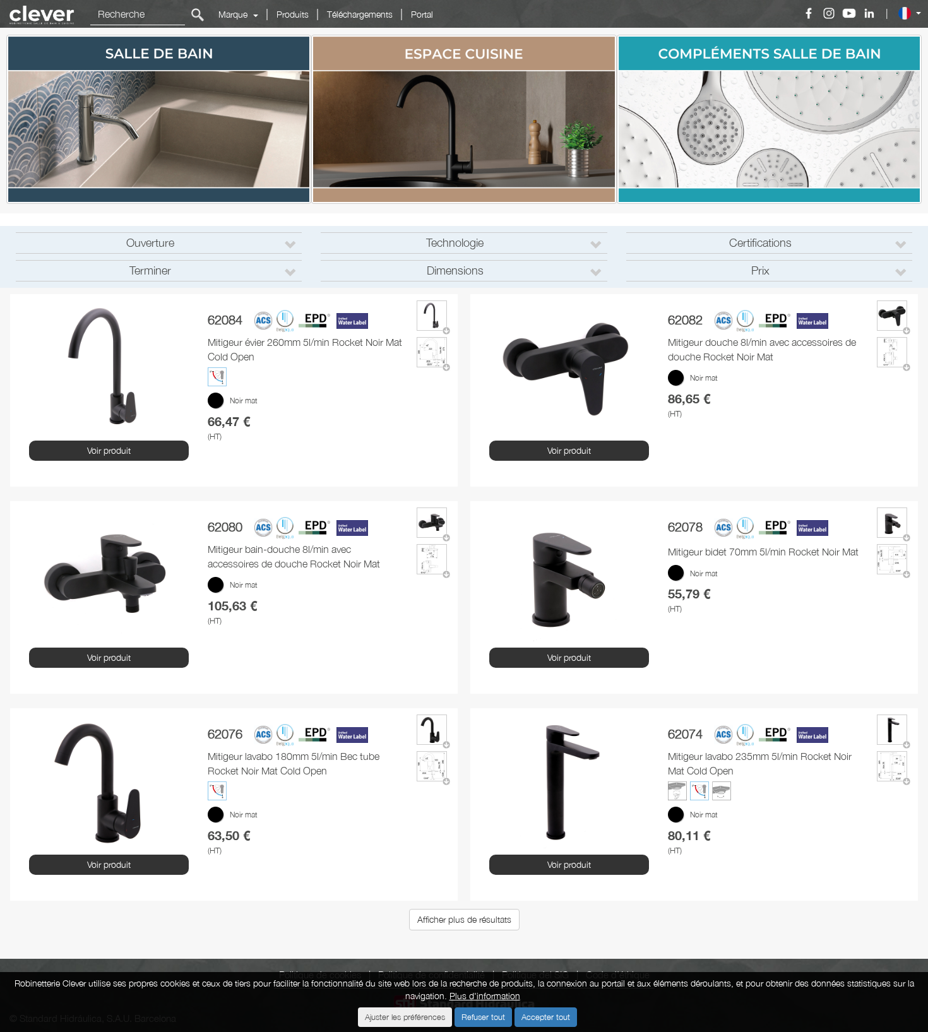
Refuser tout (483, 1017)
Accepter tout (545, 1017)
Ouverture (150, 242)
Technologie (455, 242)
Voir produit (109, 450)
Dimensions (455, 270)
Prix (760, 270)
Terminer (150, 270)
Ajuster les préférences (405, 1017)
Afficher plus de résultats (464, 919)
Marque (234, 14)
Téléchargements (360, 14)
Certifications (760, 242)
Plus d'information (484, 995)
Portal (422, 14)
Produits (293, 14)
